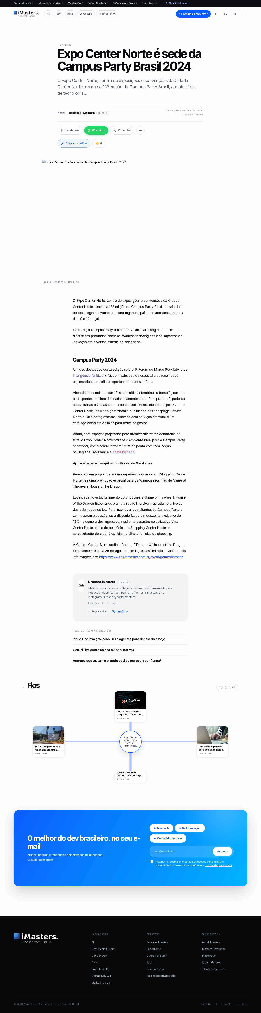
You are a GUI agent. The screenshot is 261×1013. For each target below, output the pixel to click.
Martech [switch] (163, 828)
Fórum (150, 962)
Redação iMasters (101, 582)
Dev (59, 13)
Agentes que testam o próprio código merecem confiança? (117, 661)
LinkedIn (226, 1004)
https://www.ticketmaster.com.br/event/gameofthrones (141, 557)
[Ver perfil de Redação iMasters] (81, 597)
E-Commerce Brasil (125, 3)
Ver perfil (120, 611)
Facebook (93, 603)
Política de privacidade (161, 975)
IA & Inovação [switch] (191, 828)
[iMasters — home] (26, 14)
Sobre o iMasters (157, 942)
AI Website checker (177, 3)
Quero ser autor (157, 955)
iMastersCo (75, 3)
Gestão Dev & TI (102, 975)
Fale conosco (155, 969)
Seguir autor (98, 611)
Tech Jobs (149, 3)
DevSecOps (86, 13)
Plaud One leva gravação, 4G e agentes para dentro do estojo (119, 639)
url (108, 603)
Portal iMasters (24, 3)
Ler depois (72, 130)
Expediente (154, 949)
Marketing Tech (101, 982)
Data (70, 13)
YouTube (206, 1004)
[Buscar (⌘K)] (216, 14)
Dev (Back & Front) (104, 949)
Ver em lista (227, 687)
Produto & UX (107, 13)
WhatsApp (98, 130)
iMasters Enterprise (50, 3)
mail (115, 603)
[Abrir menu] (243, 14)
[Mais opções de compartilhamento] (140, 130)
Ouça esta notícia (74, 143)
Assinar (222, 851)
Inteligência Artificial (88, 376)
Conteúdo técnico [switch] (169, 838)
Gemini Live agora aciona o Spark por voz (104, 650)
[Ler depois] (234, 14)
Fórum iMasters (98, 3)
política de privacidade (218, 865)
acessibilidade (124, 452)
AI (48, 13)
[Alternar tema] (225, 14)
